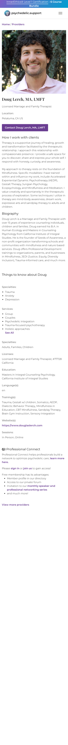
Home (6, 24)
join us (27, 468)
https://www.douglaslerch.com (22, 425)
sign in (15, 468)
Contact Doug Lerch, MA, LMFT (25, 127)
